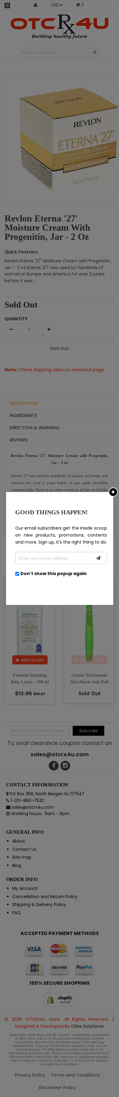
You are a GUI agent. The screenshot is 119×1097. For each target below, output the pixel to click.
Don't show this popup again (53, 573)
